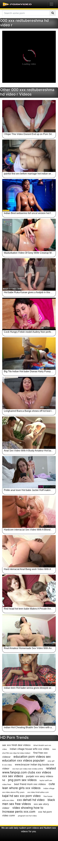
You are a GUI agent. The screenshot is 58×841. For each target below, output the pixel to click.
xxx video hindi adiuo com (38, 792)
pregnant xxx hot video (27, 816)
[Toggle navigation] (51, 4)
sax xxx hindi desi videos (16, 745)
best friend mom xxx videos (30, 784)
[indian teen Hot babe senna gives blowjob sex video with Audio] (29, 670)
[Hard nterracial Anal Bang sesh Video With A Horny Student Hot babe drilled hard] (29, 551)
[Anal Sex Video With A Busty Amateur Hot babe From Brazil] (29, 432)
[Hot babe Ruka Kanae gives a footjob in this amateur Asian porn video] (29, 274)
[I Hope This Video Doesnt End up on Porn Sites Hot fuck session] (29, 116)
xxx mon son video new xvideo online (27, 769)
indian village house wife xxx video (29, 748)
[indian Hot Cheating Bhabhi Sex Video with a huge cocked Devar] (29, 709)
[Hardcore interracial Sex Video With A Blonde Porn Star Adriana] (29, 512)
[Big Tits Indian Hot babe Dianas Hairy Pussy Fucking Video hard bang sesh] (29, 353)
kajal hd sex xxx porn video (21, 796)
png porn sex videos (22, 780)
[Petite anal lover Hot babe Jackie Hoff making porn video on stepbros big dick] (29, 472)
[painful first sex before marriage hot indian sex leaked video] (29, 156)
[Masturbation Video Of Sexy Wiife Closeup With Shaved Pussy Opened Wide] (29, 235)
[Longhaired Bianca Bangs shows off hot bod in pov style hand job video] (29, 393)
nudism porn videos (29, 827)
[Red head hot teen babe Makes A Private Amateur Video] (29, 591)
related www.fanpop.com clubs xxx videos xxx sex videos (29, 772)
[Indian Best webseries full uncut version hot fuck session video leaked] (29, 195)
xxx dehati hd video (31, 800)
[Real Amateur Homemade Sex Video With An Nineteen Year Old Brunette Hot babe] (29, 630)
